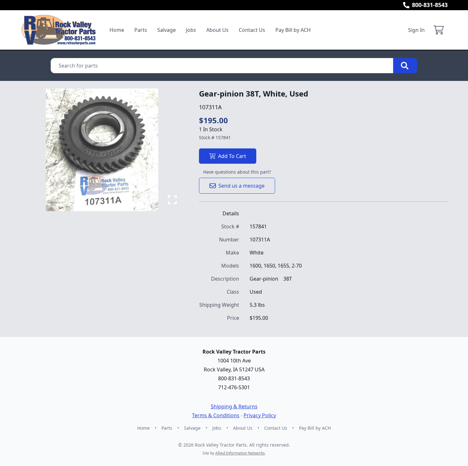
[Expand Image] (172, 199)
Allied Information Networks (240, 453)
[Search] (405, 65)
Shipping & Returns (234, 406)
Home (117, 29)
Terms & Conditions (215, 415)
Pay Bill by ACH (293, 29)
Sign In (416, 29)
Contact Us (252, 29)
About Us (217, 29)
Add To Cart (232, 156)
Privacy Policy (260, 415)
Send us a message (241, 185)
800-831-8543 (430, 5)
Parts (140, 29)
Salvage (166, 29)
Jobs (191, 29)
